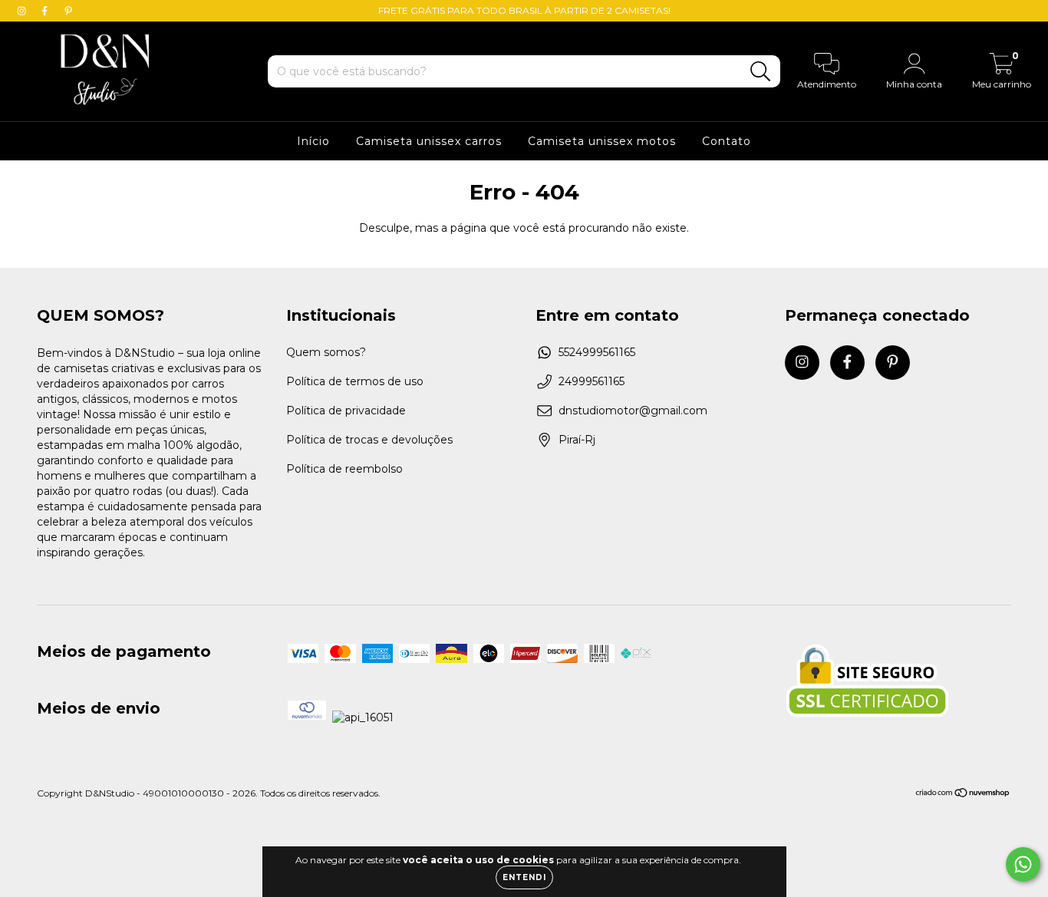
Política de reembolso (344, 469)
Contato (726, 141)
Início (313, 141)
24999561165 (592, 381)
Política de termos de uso (354, 381)
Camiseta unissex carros (429, 141)
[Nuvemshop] (963, 794)
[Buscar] (761, 72)
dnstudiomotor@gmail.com (633, 410)
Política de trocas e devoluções (369, 440)
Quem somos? (326, 352)
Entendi (524, 877)
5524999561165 (597, 352)
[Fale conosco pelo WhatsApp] (1023, 864)
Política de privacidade (346, 410)
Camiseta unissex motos (602, 141)
